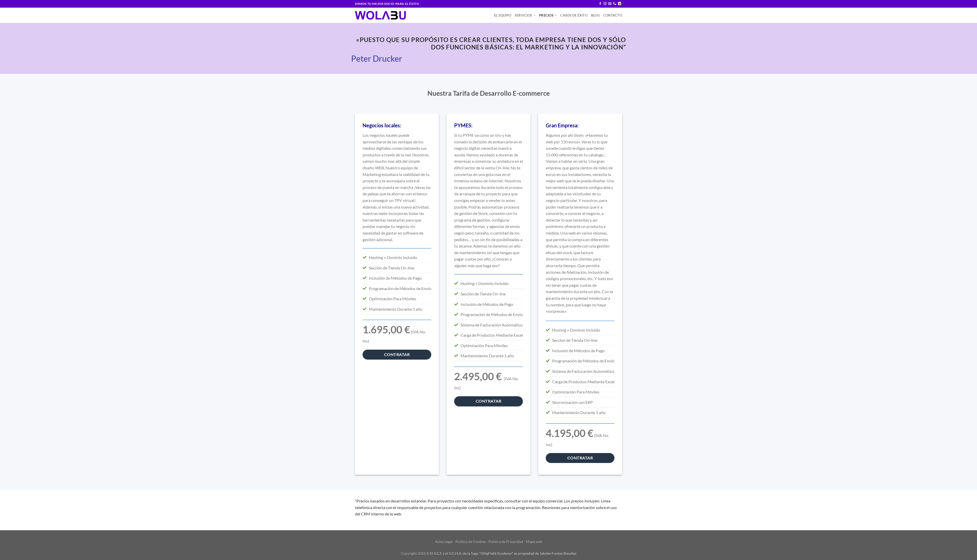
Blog (595, 15)
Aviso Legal (444, 541)
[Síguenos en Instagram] (605, 4)
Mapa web (534, 541)
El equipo (502, 15)
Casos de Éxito (573, 15)
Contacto (612, 15)
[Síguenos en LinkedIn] (619, 4)
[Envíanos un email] (609, 4)
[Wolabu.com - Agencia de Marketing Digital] (380, 15)
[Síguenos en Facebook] (600, 4)
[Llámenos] (614, 4)
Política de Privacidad (506, 541)
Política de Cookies (470, 541)
